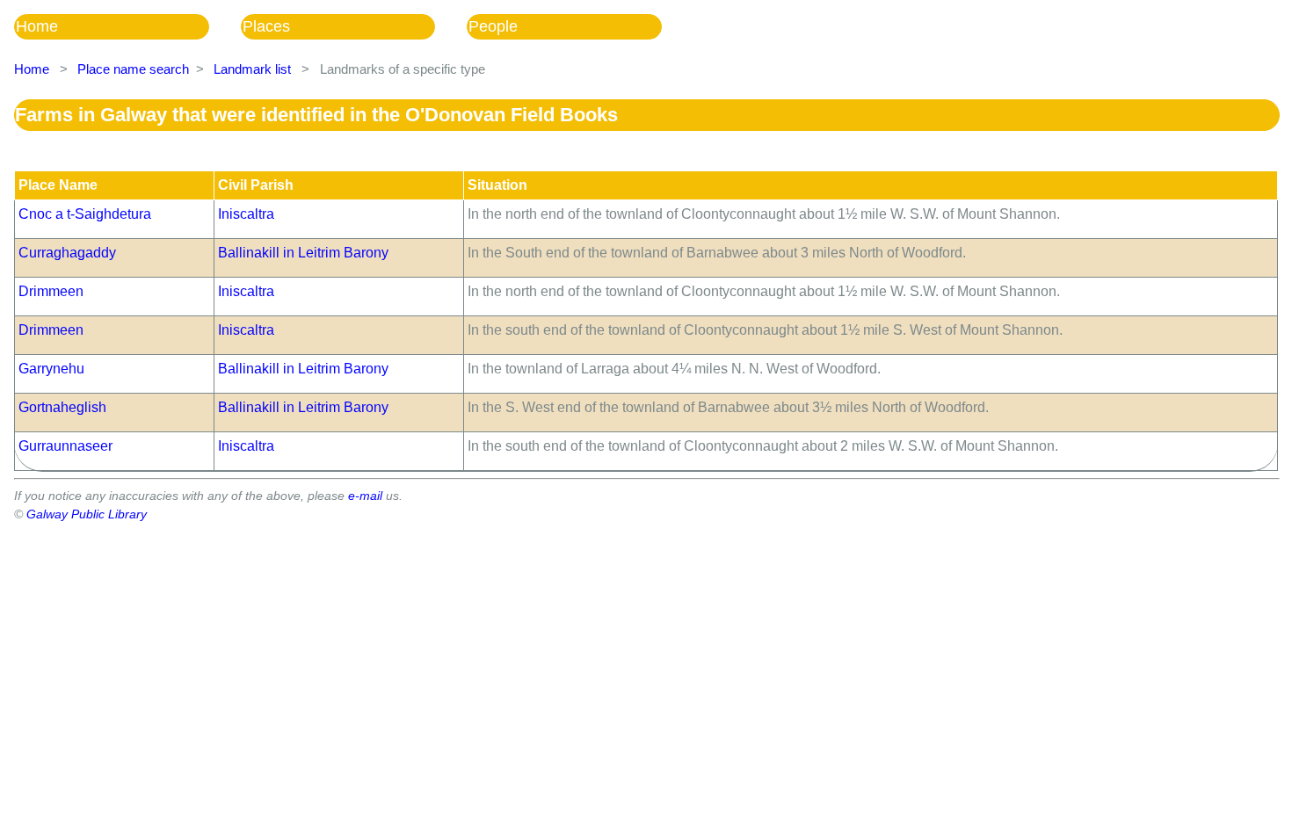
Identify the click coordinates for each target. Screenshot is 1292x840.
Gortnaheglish (62, 407)
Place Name (58, 184)
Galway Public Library (86, 514)
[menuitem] (127, 27)
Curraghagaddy (67, 252)
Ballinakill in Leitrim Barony (303, 252)
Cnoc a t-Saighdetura (84, 213)
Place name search (133, 69)
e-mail (365, 496)
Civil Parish (256, 184)
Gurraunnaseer (65, 445)
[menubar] (353, 27)
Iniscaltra (246, 213)
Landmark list (252, 69)
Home (37, 26)
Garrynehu (51, 368)
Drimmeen (50, 291)
